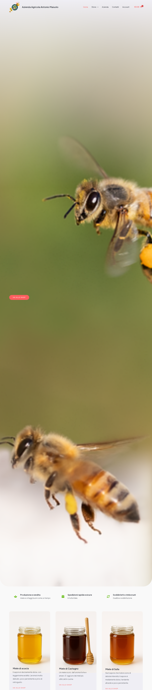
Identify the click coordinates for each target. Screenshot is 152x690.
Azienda (105, 7)
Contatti (115, 7)
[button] (97, 7)
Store (94, 7)
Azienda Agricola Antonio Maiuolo (40, 7)
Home (85, 7)
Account (125, 7)
